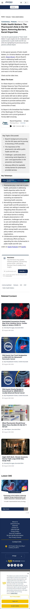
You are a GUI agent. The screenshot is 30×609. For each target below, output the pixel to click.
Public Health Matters (8, 288)
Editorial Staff (15, 529)
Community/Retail (7, 285)
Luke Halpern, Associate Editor (12, 429)
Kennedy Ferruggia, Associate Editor (14, 327)
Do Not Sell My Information (15, 535)
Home (3, 17)
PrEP (25, 285)
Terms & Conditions (15, 533)
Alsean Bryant (10, 57)
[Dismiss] (27, 180)
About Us (15, 522)
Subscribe (22, 271)
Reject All (15, 601)
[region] (15, 590)
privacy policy (9, 276)
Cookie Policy (14, 593)
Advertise (15, 526)
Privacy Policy (15, 531)
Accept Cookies (15, 606)
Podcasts (8, 17)
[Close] (28, 573)
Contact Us (15, 527)
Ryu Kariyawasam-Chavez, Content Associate (16, 361)
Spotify (23, 247)
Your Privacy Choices (15, 537)
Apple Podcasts (13, 247)
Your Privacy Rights (15, 596)
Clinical (13, 7)
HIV (21, 285)
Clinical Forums (15, 524)
